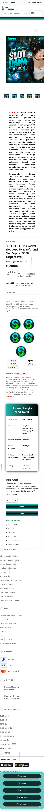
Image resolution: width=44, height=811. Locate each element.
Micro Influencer (7, 588)
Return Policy (5, 627)
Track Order (5, 576)
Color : (11, 292)
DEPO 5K (3, 724)
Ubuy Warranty (6, 596)
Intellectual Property (9, 568)
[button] (36, 30)
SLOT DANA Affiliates (8, 643)
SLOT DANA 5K (6, 728)
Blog (2, 631)
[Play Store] (22, 766)
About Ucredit (6, 639)
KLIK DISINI (10, 396)
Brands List (4, 619)
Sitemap (3, 572)
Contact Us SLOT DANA (9, 560)
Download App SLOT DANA (11, 615)
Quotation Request (8, 564)
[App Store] (7, 766)
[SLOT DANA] (11, 9)
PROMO (23, 776)
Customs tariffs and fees (11, 580)
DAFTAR (22, 507)
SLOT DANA (14, 112)
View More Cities (7, 748)
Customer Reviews (8, 623)
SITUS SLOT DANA (7, 736)
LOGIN (11, 16)
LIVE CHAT (23, 803)
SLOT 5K (3, 720)
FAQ (1, 635)
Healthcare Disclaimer (9, 600)
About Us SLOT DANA (9, 556)
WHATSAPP (23, 796)
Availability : (10, 284)
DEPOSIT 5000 (5, 740)
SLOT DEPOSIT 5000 (8, 744)
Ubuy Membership (7, 592)
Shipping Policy (6, 584)
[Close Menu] (3, 9)
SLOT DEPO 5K (5, 732)
